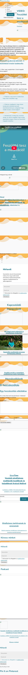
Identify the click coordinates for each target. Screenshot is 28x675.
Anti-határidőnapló (12, 13)
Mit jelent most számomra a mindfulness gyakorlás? (14, 332)
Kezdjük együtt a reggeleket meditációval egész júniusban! (14, 373)
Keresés (2, 496)
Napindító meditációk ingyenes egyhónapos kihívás (14, 353)
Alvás (8, 9)
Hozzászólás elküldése (6, 422)
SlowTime (10, 14)
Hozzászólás (3, 400)
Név (1, 417)
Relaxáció (9, 11)
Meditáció (9, 4)
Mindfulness (10, 5)
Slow (14, 475)
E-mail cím (17, 417)
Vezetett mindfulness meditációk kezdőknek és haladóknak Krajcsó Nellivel (14, 481)
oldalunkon (14, 200)
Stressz (9, 7)
